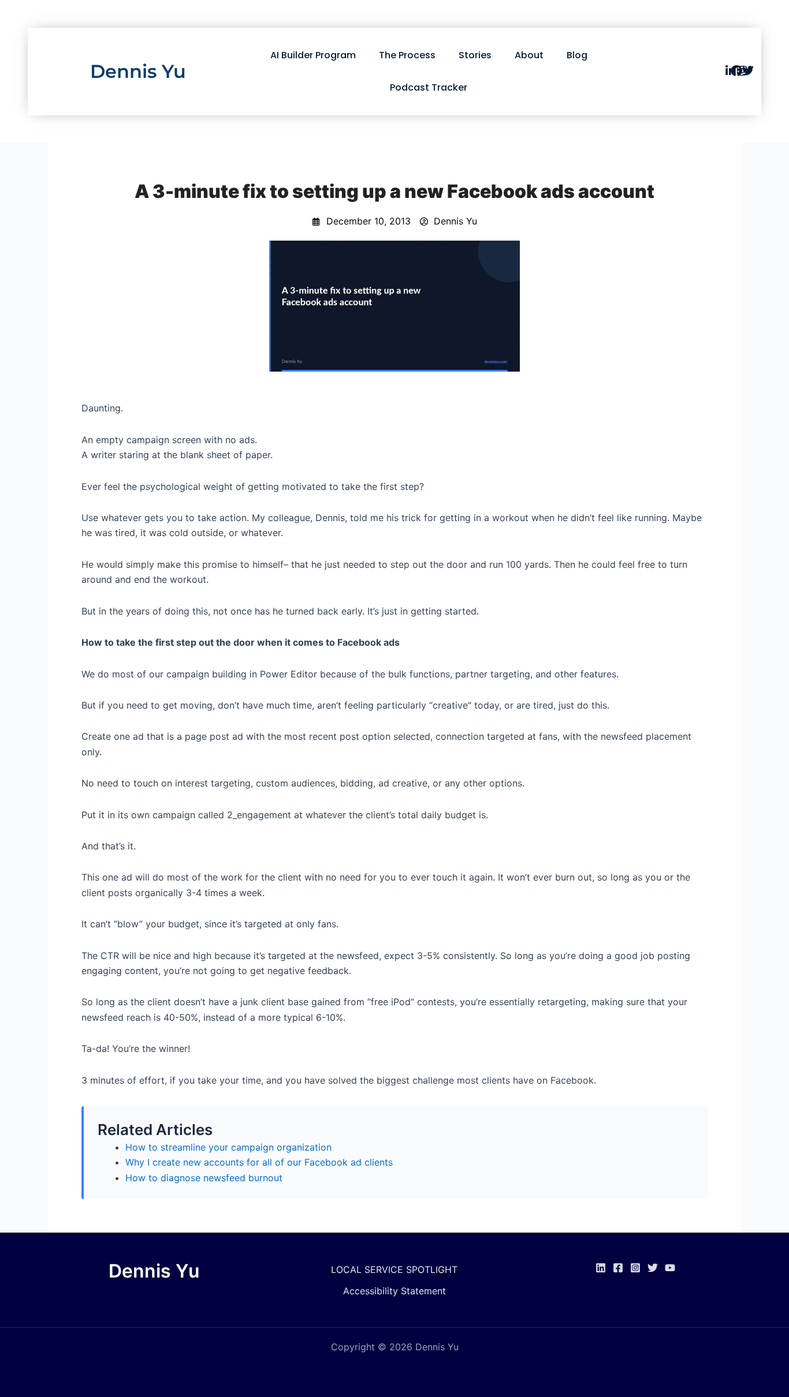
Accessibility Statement (394, 1291)
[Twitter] (652, 1268)
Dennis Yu (138, 71)
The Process (407, 55)
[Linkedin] (601, 1268)
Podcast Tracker (428, 87)
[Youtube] (670, 1268)
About (529, 55)
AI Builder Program (313, 55)
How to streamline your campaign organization (228, 1147)
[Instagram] (635, 1268)
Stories (475, 55)
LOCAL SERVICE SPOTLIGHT (394, 1269)
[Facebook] (618, 1268)
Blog (577, 55)
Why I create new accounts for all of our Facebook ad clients (259, 1162)
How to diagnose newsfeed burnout (203, 1177)
